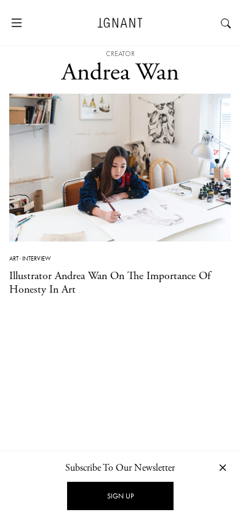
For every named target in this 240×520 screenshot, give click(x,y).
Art (13, 258)
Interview (36, 258)
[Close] (222, 467)
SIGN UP (120, 496)
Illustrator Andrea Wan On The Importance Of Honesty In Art (109, 282)
